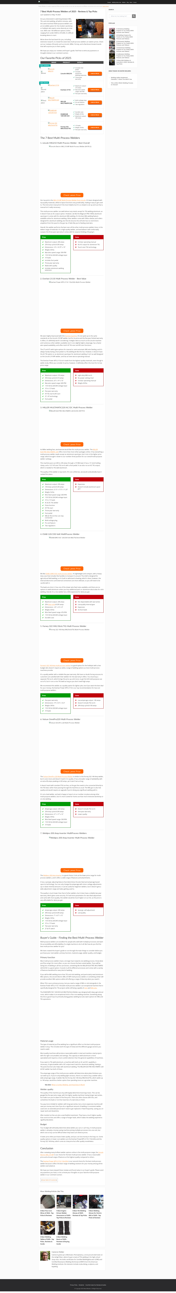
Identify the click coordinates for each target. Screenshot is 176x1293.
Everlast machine (71, 336)
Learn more (106, 6)
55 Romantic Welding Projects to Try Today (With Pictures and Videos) (125, 43)
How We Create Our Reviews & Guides (95, 1285)
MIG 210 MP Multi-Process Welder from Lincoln (69, 200)
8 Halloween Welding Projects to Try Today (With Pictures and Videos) (125, 55)
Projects (109, 2)
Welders (124, 2)
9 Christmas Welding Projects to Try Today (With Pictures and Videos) (125, 30)
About (131, 2)
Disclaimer (81, 1285)
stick (85, 988)
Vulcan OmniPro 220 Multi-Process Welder (58, 777)
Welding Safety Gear (116, 2)
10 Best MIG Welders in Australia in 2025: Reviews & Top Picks (125, 62)
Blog (128, 2)
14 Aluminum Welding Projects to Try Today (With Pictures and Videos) (125, 49)
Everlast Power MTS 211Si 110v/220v (55, 1161)
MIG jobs (94, 988)
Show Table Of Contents (49, 1180)
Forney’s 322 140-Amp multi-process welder (55, 666)
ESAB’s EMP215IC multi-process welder (59, 574)
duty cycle (51, 604)
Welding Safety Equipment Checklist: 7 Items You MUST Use (121, 78)
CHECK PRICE (95, 73)
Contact (135, 2)
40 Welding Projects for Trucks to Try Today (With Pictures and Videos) (124, 37)
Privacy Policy (73, 1285)
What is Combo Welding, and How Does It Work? (68, 1085)
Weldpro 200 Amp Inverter (52, 875)
